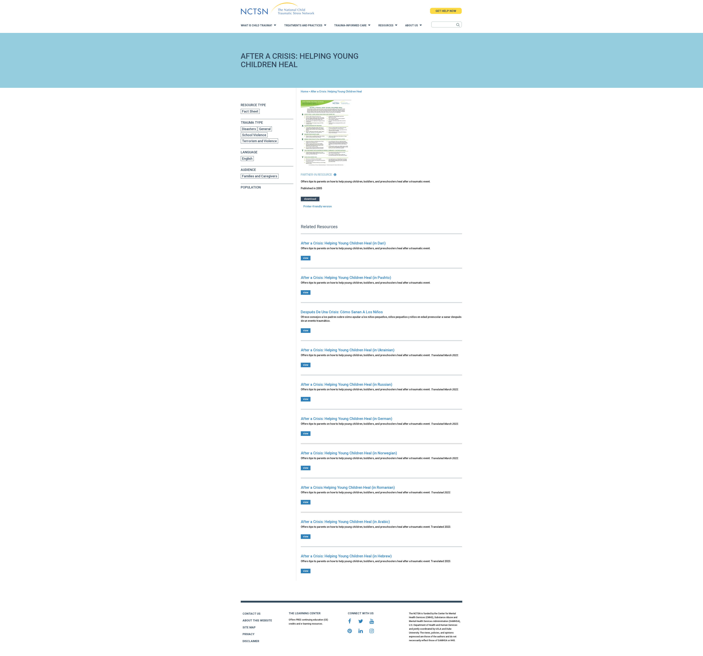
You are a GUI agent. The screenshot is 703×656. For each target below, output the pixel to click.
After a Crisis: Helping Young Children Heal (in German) (346, 418)
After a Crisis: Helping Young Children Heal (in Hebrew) (346, 556)
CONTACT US (252, 613)
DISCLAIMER (251, 641)
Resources (386, 25)
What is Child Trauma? (257, 25)
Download (310, 198)
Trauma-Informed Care (351, 25)
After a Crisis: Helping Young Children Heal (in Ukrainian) (348, 350)
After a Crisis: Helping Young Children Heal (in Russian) (346, 384)
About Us (412, 25)
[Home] (277, 9)
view (305, 258)
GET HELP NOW (446, 11)
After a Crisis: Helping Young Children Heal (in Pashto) (346, 277)
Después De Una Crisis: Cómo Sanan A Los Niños (342, 312)
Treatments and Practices (304, 25)
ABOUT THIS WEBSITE (257, 620)
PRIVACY (248, 634)
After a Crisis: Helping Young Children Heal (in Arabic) (345, 521)
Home (304, 91)
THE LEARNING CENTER (305, 613)
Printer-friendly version (317, 206)
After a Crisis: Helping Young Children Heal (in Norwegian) (349, 453)
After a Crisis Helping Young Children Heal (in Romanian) (348, 487)
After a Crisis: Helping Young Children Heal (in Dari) (343, 243)
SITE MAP (249, 627)
